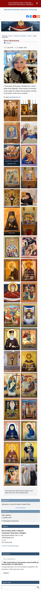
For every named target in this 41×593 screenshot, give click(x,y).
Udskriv (8, 43)
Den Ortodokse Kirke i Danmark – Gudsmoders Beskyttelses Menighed (20, 3)
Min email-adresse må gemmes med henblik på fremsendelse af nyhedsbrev (20, 563)
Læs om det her (20, 508)
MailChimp (16, 567)
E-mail (4, 540)
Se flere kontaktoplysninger (10, 546)
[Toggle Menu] (37, 3)
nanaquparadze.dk (14, 97)
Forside (10, 35)
